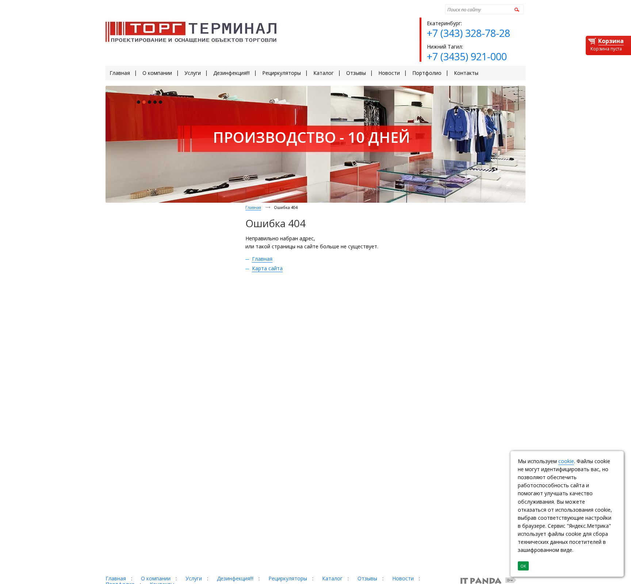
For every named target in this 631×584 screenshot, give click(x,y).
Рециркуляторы (287, 578)
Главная (253, 207)
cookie (566, 461)
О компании (156, 578)
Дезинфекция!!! (235, 578)
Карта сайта (267, 268)
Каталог (332, 578)
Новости (403, 578)
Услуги (194, 578)
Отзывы (367, 578)
